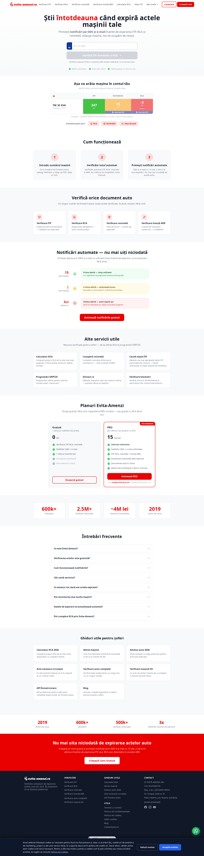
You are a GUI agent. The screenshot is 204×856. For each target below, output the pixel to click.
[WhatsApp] (196, 831)
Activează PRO (130, 476)
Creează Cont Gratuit (102, 760)
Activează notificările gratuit (102, 317)
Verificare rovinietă (80, 4)
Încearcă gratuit (75, 480)
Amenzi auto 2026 (112, 790)
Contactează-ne (111, 827)
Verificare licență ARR (103, 4)
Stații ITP (138, 4)
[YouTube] (154, 807)
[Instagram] (150, 807)
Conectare (169, 4)
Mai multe (151, 4)
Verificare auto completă (75, 798)
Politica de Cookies (112, 815)
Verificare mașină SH (73, 802)
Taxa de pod (130, 123)
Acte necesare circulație (115, 793)
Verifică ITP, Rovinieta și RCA (100, 55)
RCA (95, 123)
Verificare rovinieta (73, 790)
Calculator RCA (124, 4)
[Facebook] (145, 807)
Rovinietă (110, 123)
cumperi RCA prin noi (120, 482)
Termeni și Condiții (113, 807)
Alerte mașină (110, 786)
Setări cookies (110, 819)
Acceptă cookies (170, 847)
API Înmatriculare (112, 797)
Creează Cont (185, 4)
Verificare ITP (45, 4)
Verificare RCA (61, 4)
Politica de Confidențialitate (117, 811)
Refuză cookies (147, 847)
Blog (106, 823)
